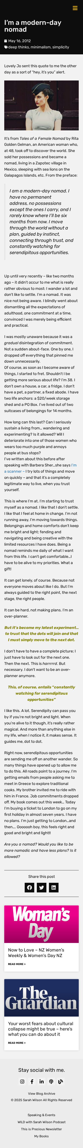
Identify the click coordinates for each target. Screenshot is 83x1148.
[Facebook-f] (32, 1081)
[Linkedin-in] (41, 1081)
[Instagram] (22, 1081)
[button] (29, 887)
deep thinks (18, 47)
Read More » (17, 964)
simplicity (60, 47)
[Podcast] (51, 1081)
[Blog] (60, 1081)
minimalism (41, 47)
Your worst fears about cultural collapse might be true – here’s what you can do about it (40, 1029)
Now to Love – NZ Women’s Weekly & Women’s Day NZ (36, 952)
